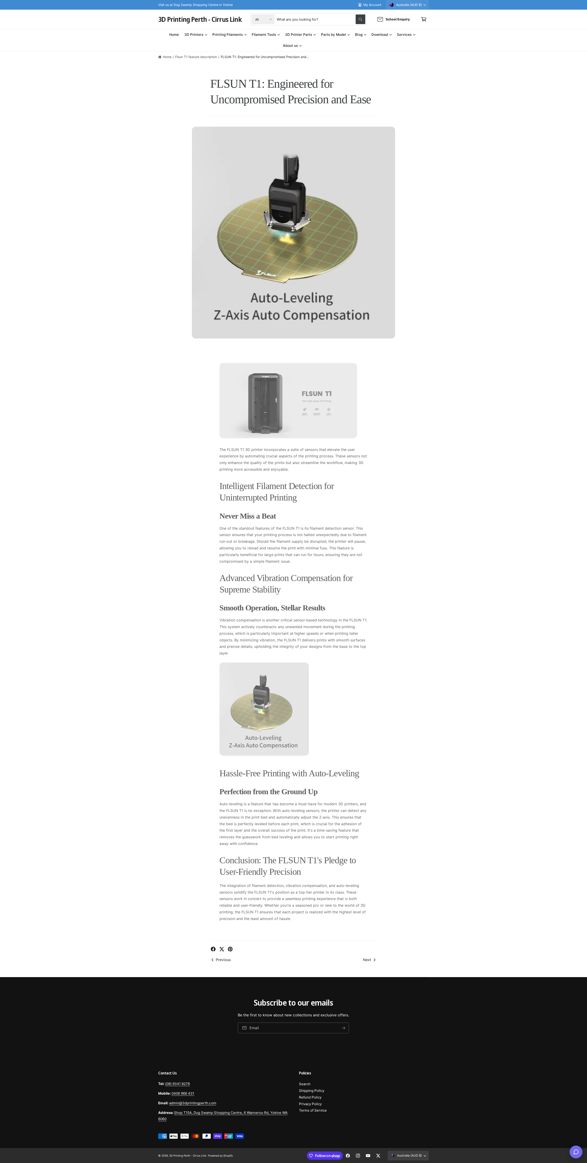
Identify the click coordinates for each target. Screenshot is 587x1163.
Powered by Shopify (220, 1155)
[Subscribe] (344, 1028)
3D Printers (193, 34)
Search (304, 1084)
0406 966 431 (183, 1093)
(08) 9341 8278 (177, 1084)
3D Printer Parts (298, 34)
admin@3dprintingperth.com (192, 1103)
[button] (424, 19)
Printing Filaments (227, 34)
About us (290, 45)
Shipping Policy (311, 1090)
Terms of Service (313, 1110)
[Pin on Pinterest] (230, 949)
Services (404, 34)
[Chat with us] (576, 1152)
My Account (372, 5)
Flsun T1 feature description (196, 57)
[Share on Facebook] (213, 949)
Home (167, 57)
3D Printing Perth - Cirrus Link (187, 1155)
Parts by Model (333, 34)
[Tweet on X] (222, 949)
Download (379, 34)
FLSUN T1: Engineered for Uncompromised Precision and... (265, 57)
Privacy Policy (310, 1104)
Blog (358, 34)
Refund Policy (310, 1097)
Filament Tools (264, 34)
